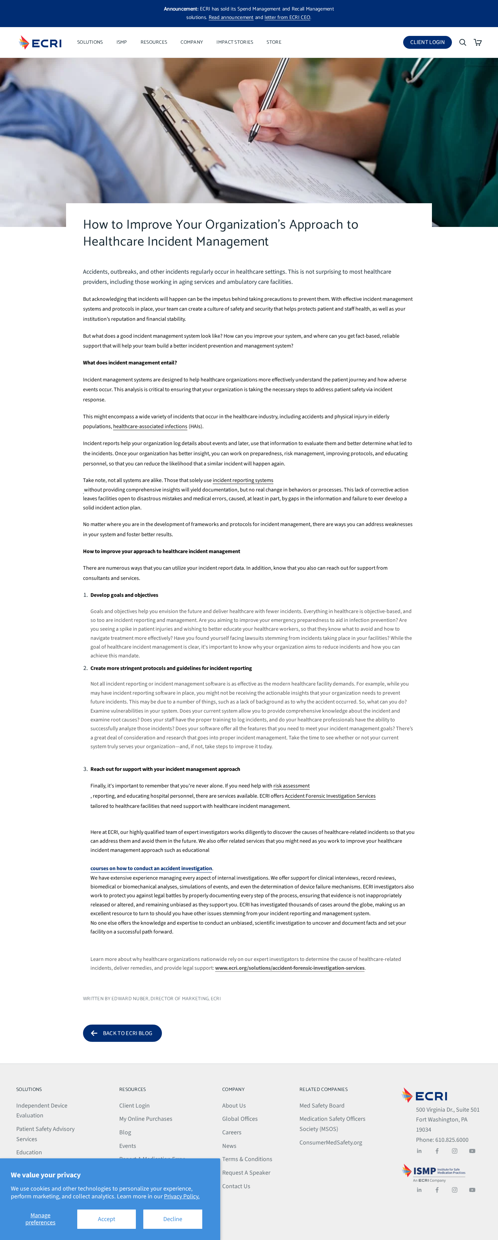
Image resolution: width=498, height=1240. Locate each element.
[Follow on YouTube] (472, 1151)
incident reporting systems (243, 480)
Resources (154, 42)
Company (192, 42)
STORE (274, 42)
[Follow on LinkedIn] (419, 1151)
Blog (125, 1132)
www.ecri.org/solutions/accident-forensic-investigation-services (290, 968)
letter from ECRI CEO (287, 17)
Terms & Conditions (247, 1159)
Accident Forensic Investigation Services (330, 796)
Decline (172, 1219)
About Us (234, 1105)
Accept (106, 1219)
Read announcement (231, 17)
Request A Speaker (246, 1173)
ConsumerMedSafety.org (330, 1142)
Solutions (90, 42)
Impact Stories (234, 42)
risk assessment (291, 786)
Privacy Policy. (182, 1196)
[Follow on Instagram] (454, 1151)
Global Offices (240, 1119)
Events (127, 1146)
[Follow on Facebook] (437, 1151)
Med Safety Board (322, 1105)
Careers (232, 1132)
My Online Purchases (145, 1119)
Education (29, 1152)
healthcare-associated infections (150, 426)
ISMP (122, 42)
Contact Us (236, 1186)
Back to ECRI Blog (127, 1033)
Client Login (431, 43)
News (229, 1146)
